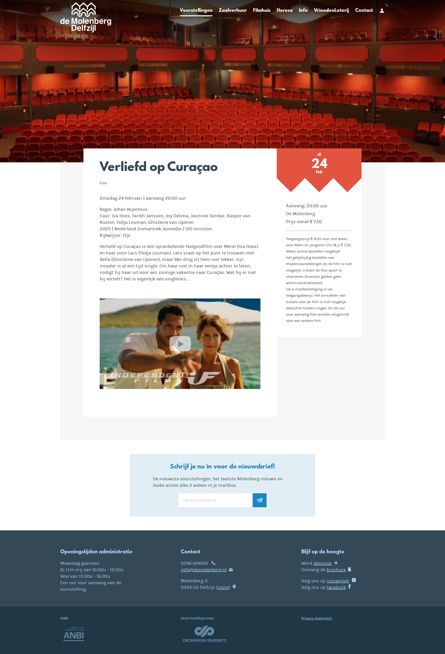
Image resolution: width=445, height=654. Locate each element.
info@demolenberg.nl (204, 569)
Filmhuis (261, 10)
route (223, 587)
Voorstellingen (196, 10)
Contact (364, 10)
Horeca (285, 10)
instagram (338, 580)
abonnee (323, 563)
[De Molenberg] (85, 18)
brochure (336, 569)
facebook (336, 587)
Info (303, 10)
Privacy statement (316, 618)
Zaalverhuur (233, 10)
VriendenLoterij (331, 10)
